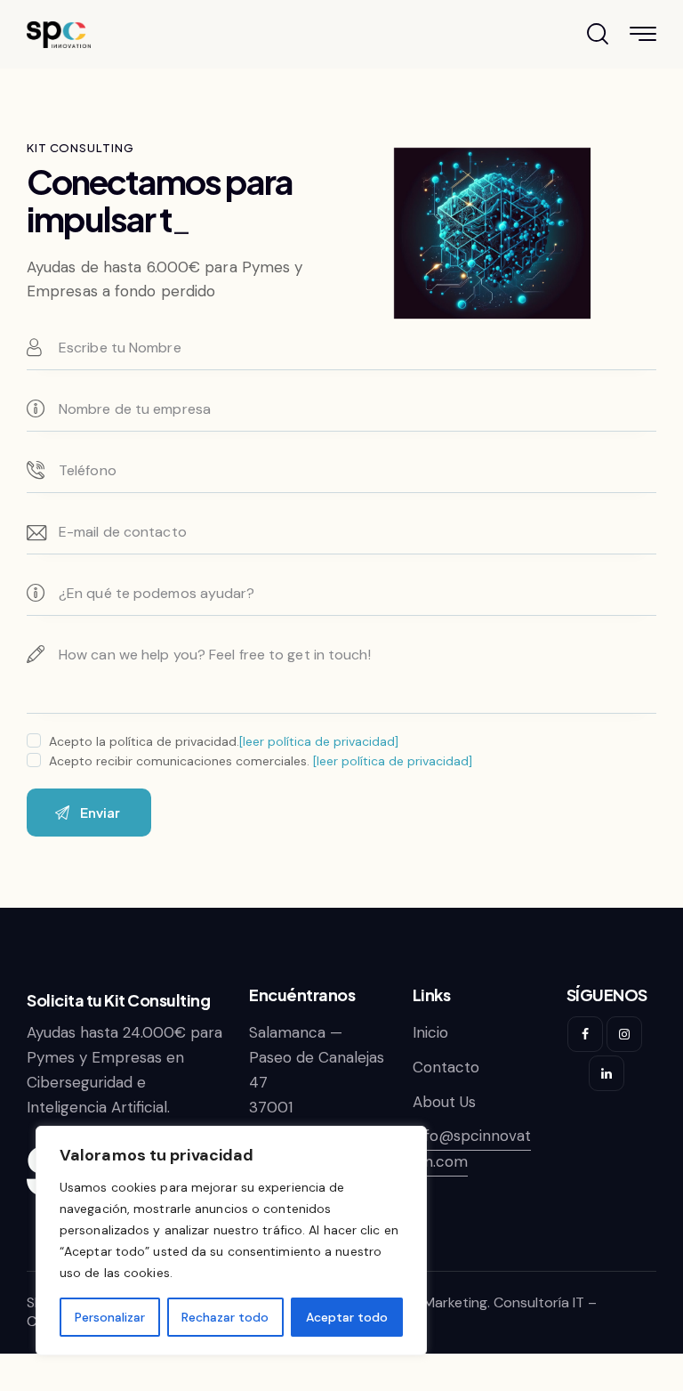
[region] (231, 1240)
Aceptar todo (347, 1317)
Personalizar (110, 1317)
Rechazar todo (225, 1317)
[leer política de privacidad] (318, 741)
